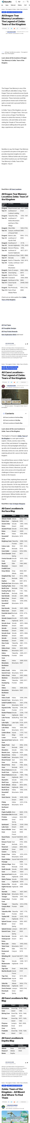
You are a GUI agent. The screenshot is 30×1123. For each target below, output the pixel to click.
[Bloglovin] (27, 344)
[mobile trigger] (27, 1)
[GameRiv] (7, 1)
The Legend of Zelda (12, 366)
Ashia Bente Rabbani (12, 1105)
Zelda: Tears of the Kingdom (15, 12)
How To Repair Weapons (17, 504)
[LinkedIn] (26, 344)
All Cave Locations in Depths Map (12, 423)
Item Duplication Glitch (9, 334)
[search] (16, 1)
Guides (4, 12)
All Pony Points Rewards (9, 331)
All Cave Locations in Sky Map (11, 420)
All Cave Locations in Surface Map (13, 417)
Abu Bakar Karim (11, 31)
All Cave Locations (15, 189)
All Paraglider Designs (9, 328)
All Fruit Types (6, 325)
